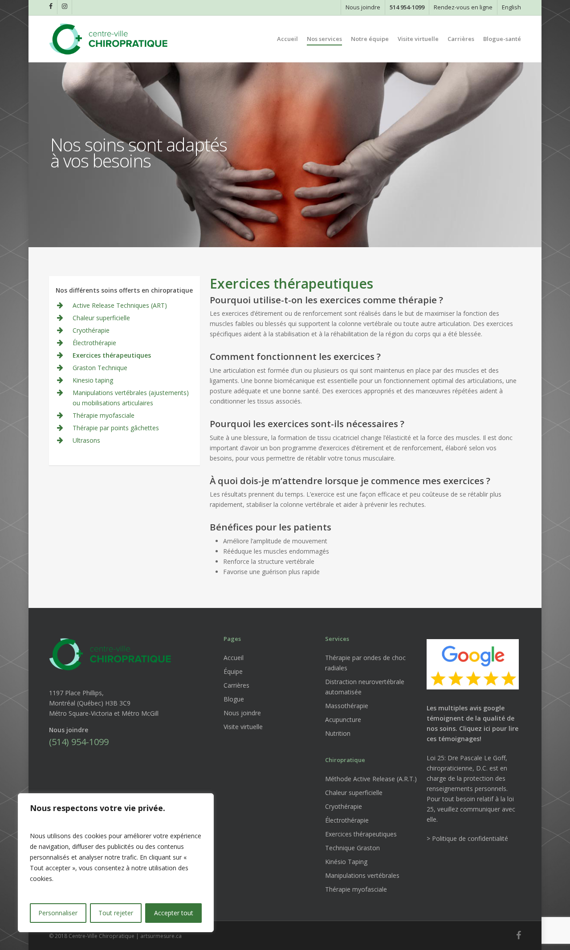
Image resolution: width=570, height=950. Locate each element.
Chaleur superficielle (101, 318)
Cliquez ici (474, 728)
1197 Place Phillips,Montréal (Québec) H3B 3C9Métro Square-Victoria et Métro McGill (104, 703)
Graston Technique (100, 367)
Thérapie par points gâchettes (116, 428)
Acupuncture (343, 719)
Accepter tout (173, 913)
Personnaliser (57, 913)
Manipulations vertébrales (362, 875)
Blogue (234, 699)
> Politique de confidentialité (467, 838)
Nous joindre (242, 713)
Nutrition (337, 733)
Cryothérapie (91, 330)
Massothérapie (346, 705)
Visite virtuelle (243, 726)
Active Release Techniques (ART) (120, 305)
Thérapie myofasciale (103, 415)
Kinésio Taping (346, 861)
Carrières (236, 685)
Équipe (233, 671)
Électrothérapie (94, 342)
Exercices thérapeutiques (112, 355)
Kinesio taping (93, 380)
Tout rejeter (115, 913)
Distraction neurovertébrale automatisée (364, 686)
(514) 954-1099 (79, 742)
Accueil (234, 657)
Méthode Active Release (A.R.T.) (371, 779)
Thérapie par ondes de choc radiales (365, 662)
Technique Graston (352, 848)
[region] (116, 862)
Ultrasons (86, 440)
